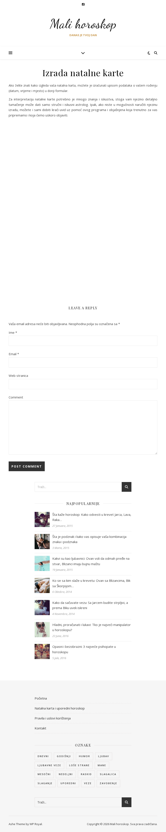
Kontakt (40, 728)
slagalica (108, 774)
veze (88, 783)
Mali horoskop (83, 23)
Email (14, 354)
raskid (86, 774)
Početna (41, 698)
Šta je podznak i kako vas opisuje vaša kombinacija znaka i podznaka (89, 539)
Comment (16, 397)
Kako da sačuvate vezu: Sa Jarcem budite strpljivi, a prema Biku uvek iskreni (90, 605)
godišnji (64, 756)
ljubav (103, 756)
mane (102, 765)
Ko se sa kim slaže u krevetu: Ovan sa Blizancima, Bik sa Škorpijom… (91, 583)
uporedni (68, 783)
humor (84, 756)
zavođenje (108, 783)
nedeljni (66, 774)
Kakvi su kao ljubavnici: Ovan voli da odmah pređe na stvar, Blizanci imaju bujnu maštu (90, 561)
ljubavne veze (49, 765)
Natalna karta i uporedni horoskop (60, 708)
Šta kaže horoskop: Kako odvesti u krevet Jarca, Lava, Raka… (91, 517)
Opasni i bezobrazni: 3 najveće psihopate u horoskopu (84, 649)
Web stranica (18, 375)
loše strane (79, 765)
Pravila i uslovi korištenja (53, 718)
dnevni (43, 756)
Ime (13, 332)
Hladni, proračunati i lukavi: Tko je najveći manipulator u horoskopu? (91, 627)
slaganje (45, 783)
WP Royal (36, 824)
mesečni (44, 774)
